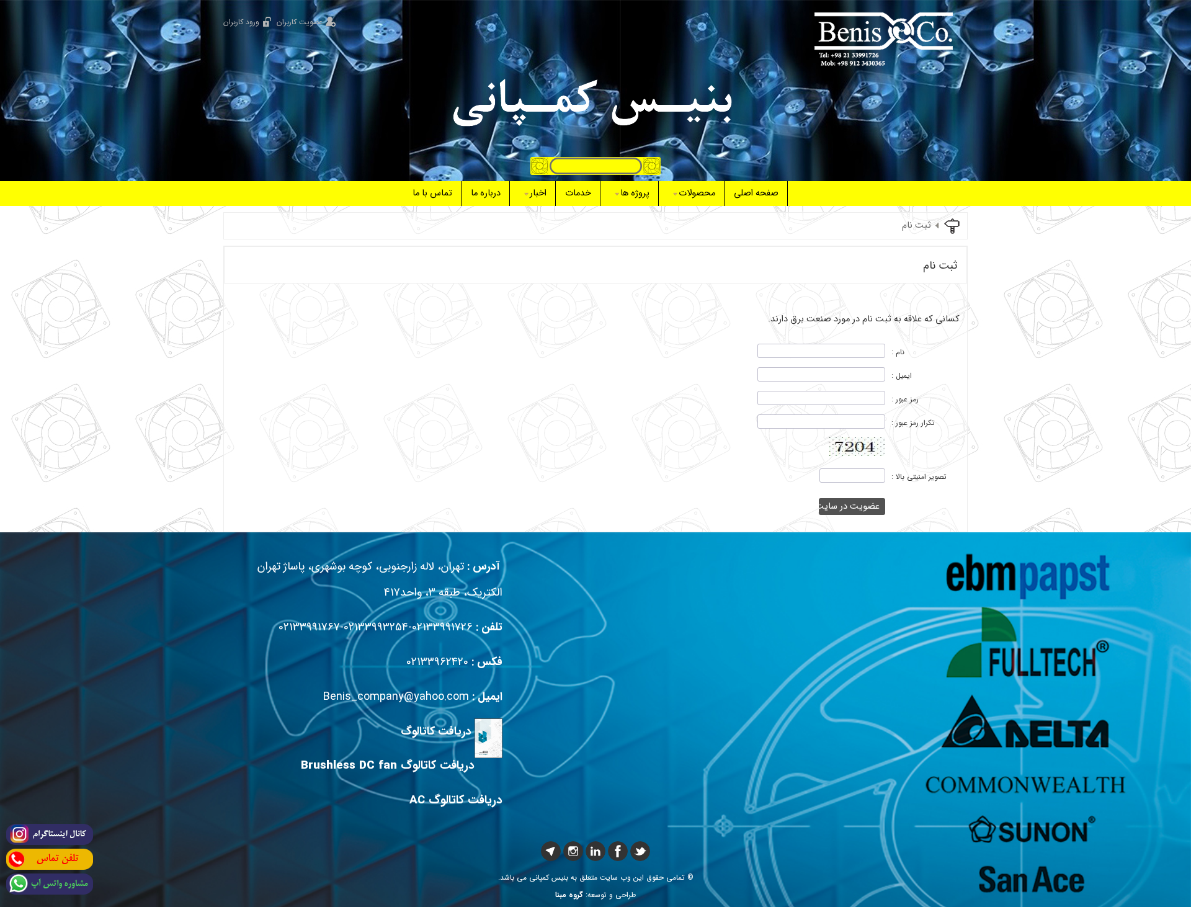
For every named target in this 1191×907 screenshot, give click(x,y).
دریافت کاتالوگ (436, 731)
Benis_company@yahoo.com (396, 696)
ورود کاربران (241, 22)
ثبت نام (916, 225)
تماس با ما (432, 193)
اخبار (538, 193)
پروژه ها (634, 193)
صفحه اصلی (756, 193)
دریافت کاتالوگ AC (455, 801)
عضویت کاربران (300, 22)
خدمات (578, 193)
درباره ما (486, 193)
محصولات (697, 193)
